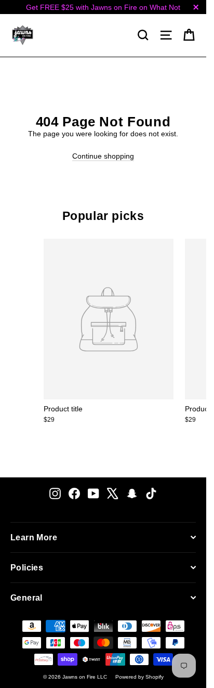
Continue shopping (103, 156)
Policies (26, 567)
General (26, 597)
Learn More (33, 537)
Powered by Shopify (139, 677)
